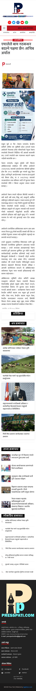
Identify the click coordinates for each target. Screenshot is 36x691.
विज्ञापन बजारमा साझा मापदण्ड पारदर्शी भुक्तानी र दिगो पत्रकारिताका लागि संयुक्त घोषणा (23, 489)
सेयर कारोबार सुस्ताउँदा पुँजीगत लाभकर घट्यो (19, 572)
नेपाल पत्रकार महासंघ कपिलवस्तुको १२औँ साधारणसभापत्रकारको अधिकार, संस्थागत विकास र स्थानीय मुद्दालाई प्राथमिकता (23, 504)
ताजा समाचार (10, 449)
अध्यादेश (7, 32)
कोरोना (23, 32)
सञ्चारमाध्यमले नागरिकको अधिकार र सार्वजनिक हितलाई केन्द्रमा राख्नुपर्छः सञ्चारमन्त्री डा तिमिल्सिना (15, 406)
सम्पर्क (4, 622)
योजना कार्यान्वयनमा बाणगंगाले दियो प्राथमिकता (22, 467)
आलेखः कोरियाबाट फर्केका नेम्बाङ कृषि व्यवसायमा (16, 349)
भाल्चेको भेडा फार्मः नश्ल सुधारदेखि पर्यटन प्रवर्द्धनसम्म (16, 377)
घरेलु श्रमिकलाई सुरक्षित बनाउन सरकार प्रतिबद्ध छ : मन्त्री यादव (19, 556)
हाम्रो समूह (5, 642)
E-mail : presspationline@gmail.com (13, 636)
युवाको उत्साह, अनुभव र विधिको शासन (16, 564)
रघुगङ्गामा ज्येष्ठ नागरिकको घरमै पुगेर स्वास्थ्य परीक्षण (22, 477)
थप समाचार (18, 323)
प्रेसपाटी (8, 64)
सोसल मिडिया (6, 663)
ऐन (15, 32)
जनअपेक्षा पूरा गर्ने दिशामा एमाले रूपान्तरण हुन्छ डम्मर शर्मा (22, 456)
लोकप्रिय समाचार (13, 515)
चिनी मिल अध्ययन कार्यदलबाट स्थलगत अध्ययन (16, 435)
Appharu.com (27, 687)
